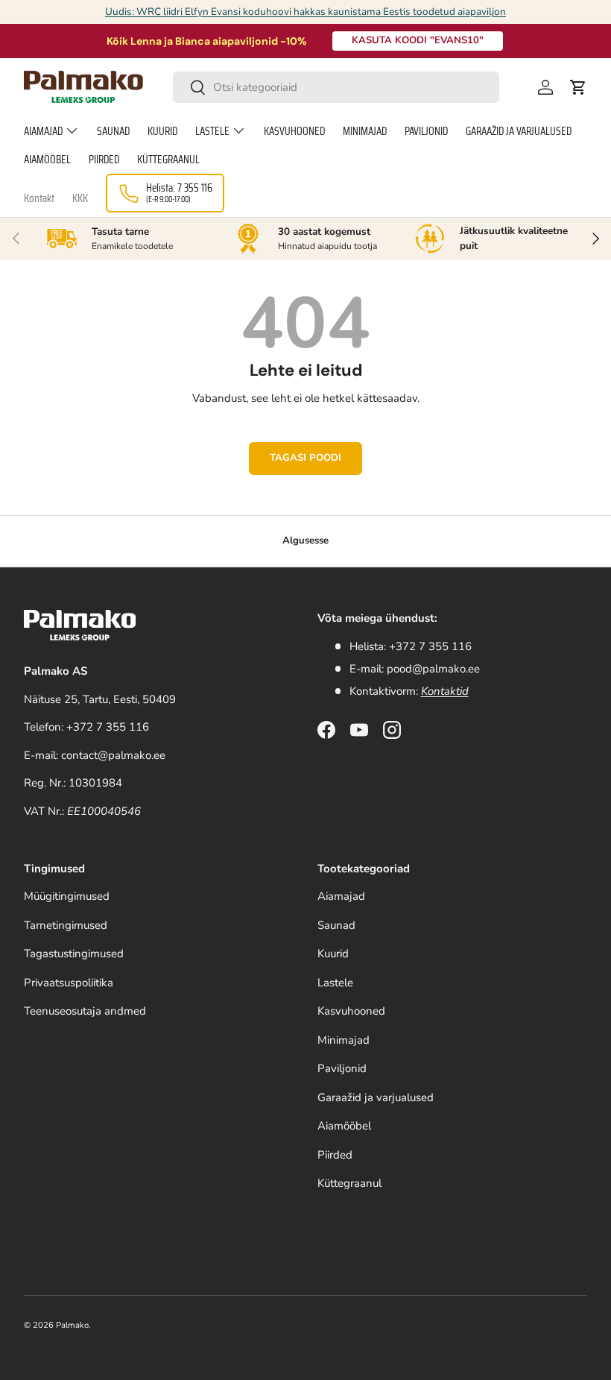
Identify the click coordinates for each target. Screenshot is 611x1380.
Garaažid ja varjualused (519, 131)
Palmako (72, 1325)
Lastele (335, 982)
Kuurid (162, 131)
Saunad (113, 131)
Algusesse (305, 540)
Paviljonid (426, 131)
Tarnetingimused (65, 925)
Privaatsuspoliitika (68, 982)
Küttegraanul (168, 159)
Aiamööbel (47, 159)
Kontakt (39, 198)
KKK (80, 198)
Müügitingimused (67, 896)
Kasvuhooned (294, 131)
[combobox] (336, 87)
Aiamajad (341, 896)
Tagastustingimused (74, 953)
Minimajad (365, 131)
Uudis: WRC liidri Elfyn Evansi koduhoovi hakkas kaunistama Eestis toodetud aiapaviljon (305, 11)
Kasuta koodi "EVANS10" (418, 40)
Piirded (104, 159)
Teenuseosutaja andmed (85, 1011)
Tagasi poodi (305, 457)
